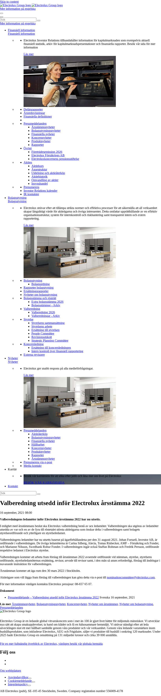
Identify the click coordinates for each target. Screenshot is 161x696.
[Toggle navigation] (1, 16)
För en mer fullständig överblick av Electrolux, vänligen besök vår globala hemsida (51, 643)
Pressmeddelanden (11, 607)
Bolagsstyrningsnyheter (51, 604)
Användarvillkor (18, 677)
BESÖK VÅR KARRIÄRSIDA (44, 482)
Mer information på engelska (18, 8)
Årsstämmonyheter (23, 604)
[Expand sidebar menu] (29, 678)
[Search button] (1, 13)
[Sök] (38, 20)
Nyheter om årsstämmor (103, 604)
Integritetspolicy (18, 684)
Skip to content (9, 1)
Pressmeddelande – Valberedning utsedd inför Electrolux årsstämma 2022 (53, 597)
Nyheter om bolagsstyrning (136, 604)
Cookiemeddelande (20, 680)
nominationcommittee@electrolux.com (131, 577)
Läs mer (29, 54)
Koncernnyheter (77, 604)
